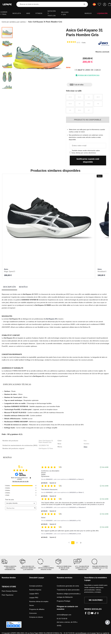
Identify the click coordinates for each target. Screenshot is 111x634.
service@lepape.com (64, 615)
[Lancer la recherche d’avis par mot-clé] (35, 508)
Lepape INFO (34, 593)
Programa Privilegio (63, 601)
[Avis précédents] (69, 542)
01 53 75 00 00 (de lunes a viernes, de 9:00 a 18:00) (67, 622)
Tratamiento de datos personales (68, 590)
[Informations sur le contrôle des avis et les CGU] (30, 478)
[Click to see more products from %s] (103, 43)
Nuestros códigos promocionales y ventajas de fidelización (68, 595)
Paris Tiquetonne (7, 595)
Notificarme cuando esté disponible (88, 160)
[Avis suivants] (81, 542)
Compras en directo (36, 617)
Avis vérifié (105, 467)
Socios (31, 605)
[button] (7, 43)
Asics (85, 447)
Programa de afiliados (36, 609)
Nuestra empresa (35, 590)
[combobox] (49, 4)
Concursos (33, 613)
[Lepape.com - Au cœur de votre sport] (7, 4)
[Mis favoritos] (99, 4)
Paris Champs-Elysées (9, 591)
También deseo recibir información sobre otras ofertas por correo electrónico (86, 152)
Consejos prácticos (35, 586)
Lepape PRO (33, 597)
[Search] (84, 4)
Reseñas (23, 287)
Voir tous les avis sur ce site (20, 481)
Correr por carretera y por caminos (14, 22)
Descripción (9, 287)
